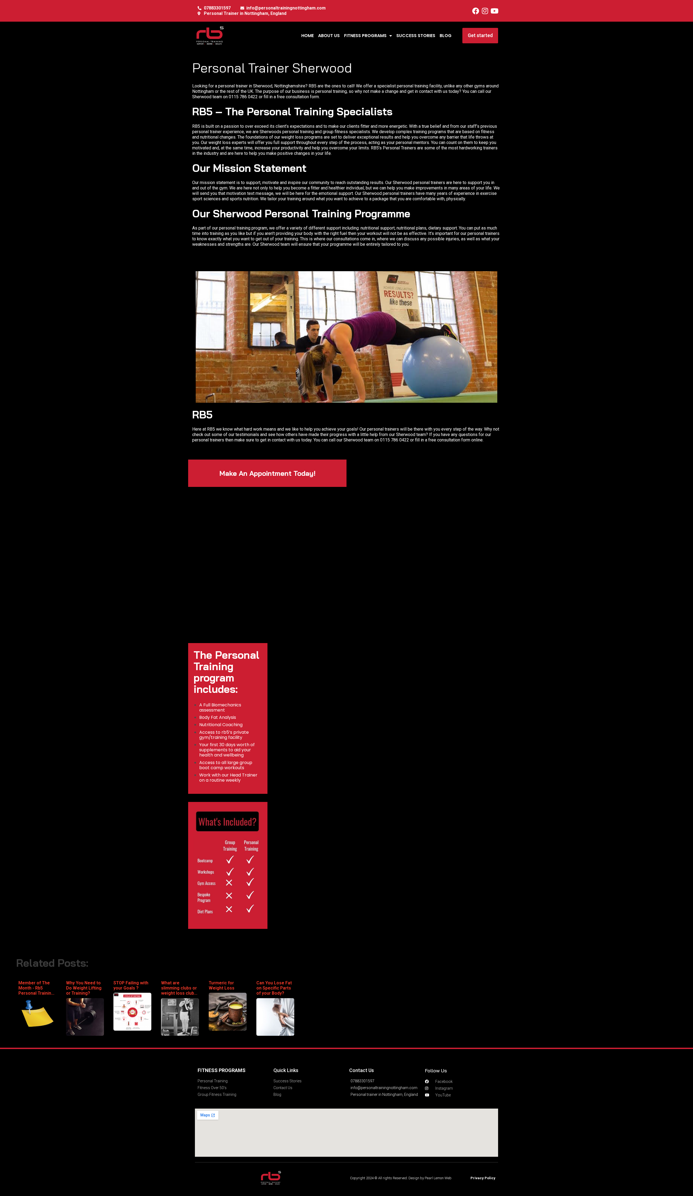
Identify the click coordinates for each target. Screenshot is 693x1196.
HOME (307, 35)
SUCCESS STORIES (415, 35)
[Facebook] (475, 10)
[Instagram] (485, 10)
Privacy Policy (482, 1178)
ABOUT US (329, 35)
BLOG (446, 35)
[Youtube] (494, 10)
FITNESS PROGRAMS (365, 35)
